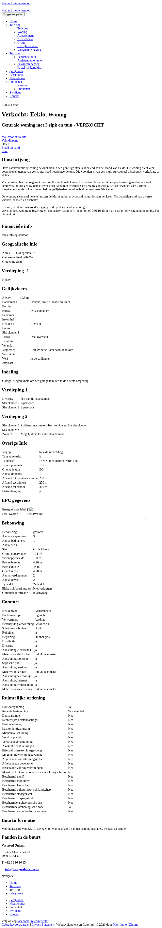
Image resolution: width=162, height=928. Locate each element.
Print (5, 151)
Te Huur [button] (14, 53)
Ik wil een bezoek (28, 64)
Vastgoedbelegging (29, 49)
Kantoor (22, 85)
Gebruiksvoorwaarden (15, 924)
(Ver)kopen (16, 74)
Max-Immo (120, 924)
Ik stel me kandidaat (29, 67)
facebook (23, 921)
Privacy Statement (43, 924)
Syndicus (15, 92)
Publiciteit (23, 89)
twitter (44, 921)
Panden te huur (26, 57)
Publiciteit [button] (15, 81)
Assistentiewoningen (30, 60)
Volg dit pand (10, 140)
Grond (21, 42)
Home (13, 21)
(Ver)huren (16, 71)
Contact (14, 96)
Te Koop (22, 28)
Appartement (25, 35)
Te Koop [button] (15, 24)
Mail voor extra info (14, 137)
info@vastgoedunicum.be (22, 869)
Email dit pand (11, 147)
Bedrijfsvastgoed (27, 46)
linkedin (35, 921)
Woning (22, 32)
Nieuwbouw (25, 39)
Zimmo (133, 924)
